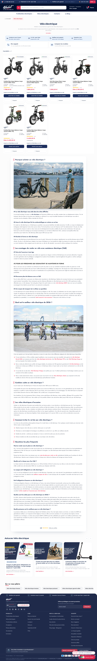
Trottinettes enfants (11, 622)
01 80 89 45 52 (24, 605)
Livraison (30, 622)
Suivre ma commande (34, 619)
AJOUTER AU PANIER (14, 95)
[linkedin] (24, 609)
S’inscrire (87, 606)
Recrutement (75, 625)
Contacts (57, 13)
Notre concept (75, 619)
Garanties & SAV (32, 628)
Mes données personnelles (56, 625)
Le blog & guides (75, 631)
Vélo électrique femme (13, 588)
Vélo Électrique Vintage (37, 371)
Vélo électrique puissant (50, 588)
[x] (10, 609)
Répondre (90, 652)
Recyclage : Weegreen (55, 628)
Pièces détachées (10, 628)
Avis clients (52, 622)
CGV (14, 655)
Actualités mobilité (76, 633)
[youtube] (16, 609)
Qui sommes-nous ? (76, 616)
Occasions (9, 625)
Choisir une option (83, 95)
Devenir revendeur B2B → (69, 650)
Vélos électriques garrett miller (71, 588)
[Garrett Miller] (6, 79)
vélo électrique (52, 658)
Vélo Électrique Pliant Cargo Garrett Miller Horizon (58, 82)
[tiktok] (18, 609)
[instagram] (13, 609)
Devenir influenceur (76, 628)
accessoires (59, 658)
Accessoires (9, 631)
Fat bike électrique (74, 364)
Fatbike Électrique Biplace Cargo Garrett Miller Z (36, 131)
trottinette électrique (42, 658)
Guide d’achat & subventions (57, 619)
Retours (30, 625)
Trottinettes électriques (24, 13)
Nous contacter (32, 616)
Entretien (8, 633)
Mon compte (73, 8)
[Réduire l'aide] (79, 655)
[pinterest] (21, 609)
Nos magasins (75, 622)
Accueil (8, 18)
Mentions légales (19, 655)
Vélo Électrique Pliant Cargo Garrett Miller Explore (35, 82)
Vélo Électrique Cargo (74, 359)
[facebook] (7, 609)
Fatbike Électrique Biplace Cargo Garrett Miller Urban (13, 82)
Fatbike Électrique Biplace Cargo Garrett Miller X (82, 82)
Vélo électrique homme (31, 588)
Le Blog (67, 13)
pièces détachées (68, 658)
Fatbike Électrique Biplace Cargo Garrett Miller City (13, 131)
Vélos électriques (43, 13)
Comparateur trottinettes (56, 616)
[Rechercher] (19, 7)
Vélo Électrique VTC (59, 359)
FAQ (29, 631)
